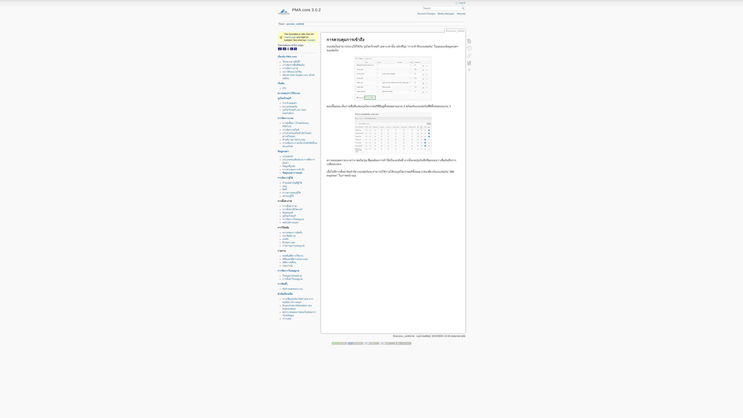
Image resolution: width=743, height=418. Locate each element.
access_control (295, 24)
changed (311, 40)
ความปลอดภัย (289, 106)
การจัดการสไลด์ (290, 129)
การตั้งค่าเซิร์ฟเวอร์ (292, 209)
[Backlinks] (469, 55)
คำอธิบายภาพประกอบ (293, 139)
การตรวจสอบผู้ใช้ (291, 192)
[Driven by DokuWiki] (403, 343)
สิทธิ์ (284, 189)
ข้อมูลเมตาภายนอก (292, 172)
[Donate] (339, 343)
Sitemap (461, 13)
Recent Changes (426, 13)
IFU (284, 88)
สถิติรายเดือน (289, 262)
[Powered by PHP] (355, 343)
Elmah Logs (288, 242)
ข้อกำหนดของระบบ (292, 289)
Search (463, 8)
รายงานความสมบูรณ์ (293, 245)
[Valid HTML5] (371, 343)
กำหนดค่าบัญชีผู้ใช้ (292, 183)
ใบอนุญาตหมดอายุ (292, 275)
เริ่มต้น (281, 83)
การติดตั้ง (283, 284)
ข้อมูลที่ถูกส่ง (288, 166)
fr (288, 49)
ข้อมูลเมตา (283, 151)
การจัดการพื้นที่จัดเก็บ (293, 65)
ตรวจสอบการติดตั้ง (292, 232)
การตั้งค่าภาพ (289, 206)
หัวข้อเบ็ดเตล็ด (285, 294)
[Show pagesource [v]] (469, 41)
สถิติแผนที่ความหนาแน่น (295, 259)
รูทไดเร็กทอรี (284, 98)
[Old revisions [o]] (469, 48)
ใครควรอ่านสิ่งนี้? (291, 61)
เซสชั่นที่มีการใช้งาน (292, 255)
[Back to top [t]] (469, 70)
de (284, 49)
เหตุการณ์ (287, 265)
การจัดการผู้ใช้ (285, 177)
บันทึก (285, 239)
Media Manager (446, 13)
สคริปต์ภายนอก (290, 222)
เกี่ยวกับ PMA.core (287, 56)
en (280, 49)
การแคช (286, 318)
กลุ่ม (284, 186)
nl (292, 49)
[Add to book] (469, 63)
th (295, 49)
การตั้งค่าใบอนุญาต (292, 279)
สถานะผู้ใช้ (288, 196)
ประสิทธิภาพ (288, 236)
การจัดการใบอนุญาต (293, 219)
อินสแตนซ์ (287, 212)
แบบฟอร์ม (287, 156)
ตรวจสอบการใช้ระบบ (289, 93)
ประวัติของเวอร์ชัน (292, 71)
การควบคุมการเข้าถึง (293, 169)
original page (290, 37)
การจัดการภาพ (290, 68)
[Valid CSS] (387, 343)
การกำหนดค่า (289, 103)
